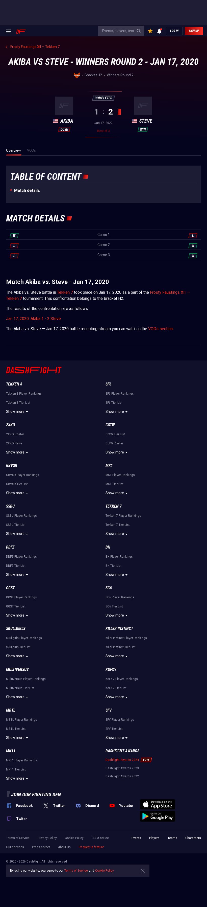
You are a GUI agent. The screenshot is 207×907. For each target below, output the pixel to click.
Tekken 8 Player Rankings (24, 393)
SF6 (108, 384)
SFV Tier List (114, 729)
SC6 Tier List (114, 606)
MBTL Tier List (16, 729)
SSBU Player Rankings (21, 515)
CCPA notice (100, 838)
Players (154, 838)
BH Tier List (113, 566)
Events (136, 838)
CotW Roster (114, 443)
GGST (10, 587)
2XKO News (14, 443)
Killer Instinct (119, 628)
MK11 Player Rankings (21, 760)
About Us (64, 847)
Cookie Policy (74, 838)
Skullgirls (15, 628)
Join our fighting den (36, 794)
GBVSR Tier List (17, 484)
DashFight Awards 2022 (122, 776)
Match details (27, 190)
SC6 (109, 587)
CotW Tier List (115, 434)
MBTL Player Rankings (21, 719)
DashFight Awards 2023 (122, 768)
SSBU (10, 506)
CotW (110, 424)
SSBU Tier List (15, 525)
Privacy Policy (47, 838)
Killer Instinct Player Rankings (126, 638)
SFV (109, 710)
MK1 (109, 465)
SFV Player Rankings (120, 719)
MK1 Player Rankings (120, 475)
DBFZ (10, 547)
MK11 (10, 751)
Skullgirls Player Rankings (24, 638)
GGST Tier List (15, 606)
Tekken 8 (14, 384)
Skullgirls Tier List (18, 647)
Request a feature (91, 847)
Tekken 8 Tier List (18, 402)
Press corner (41, 847)
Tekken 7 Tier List (118, 525)
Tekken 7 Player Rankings (123, 515)
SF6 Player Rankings (120, 393)
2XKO (10, 424)
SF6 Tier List (114, 402)
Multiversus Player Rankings (26, 679)
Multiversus (17, 669)
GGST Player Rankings (21, 597)
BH (108, 547)
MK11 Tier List (16, 769)
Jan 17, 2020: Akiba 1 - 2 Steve (33, 318)
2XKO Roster (15, 434)
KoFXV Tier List (116, 688)
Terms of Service (18, 838)
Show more (15, 412)
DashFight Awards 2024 (122, 760)
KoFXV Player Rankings (122, 679)
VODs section (160, 328)
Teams (172, 838)
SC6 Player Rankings (120, 597)
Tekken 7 (65, 292)
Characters (193, 838)
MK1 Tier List (114, 484)
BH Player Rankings (119, 556)
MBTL (10, 710)
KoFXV (111, 669)
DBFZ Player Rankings (21, 556)
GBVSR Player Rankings (22, 475)
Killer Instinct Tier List (121, 647)
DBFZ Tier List (15, 566)
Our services (15, 847)
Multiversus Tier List (20, 688)
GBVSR (11, 465)
